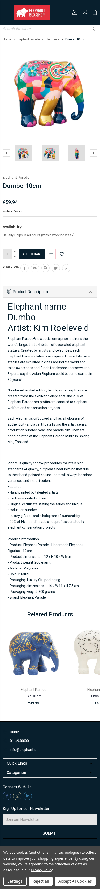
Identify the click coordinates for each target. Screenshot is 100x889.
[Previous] (6, 153)
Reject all (41, 881)
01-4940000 (19, 741)
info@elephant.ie (23, 749)
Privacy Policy (41, 870)
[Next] (93, 153)
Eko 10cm (33, 696)
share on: (11, 266)
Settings (15, 881)
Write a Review (13, 211)
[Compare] (84, 14)
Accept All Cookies (75, 881)
